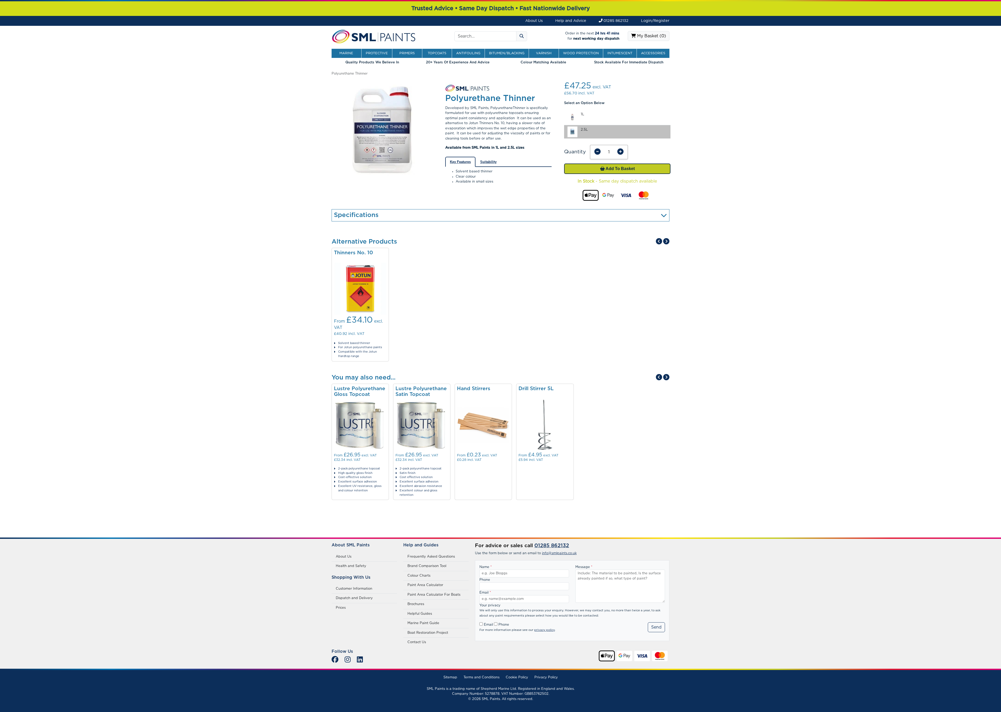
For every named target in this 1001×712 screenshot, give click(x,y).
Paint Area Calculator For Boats (433, 594)
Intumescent (619, 53)
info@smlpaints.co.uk (559, 553)
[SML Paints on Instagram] (348, 660)
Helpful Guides (419, 614)
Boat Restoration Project (427, 633)
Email (485, 592)
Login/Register (655, 21)
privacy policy (544, 630)
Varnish (544, 53)
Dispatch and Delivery (354, 598)
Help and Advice (570, 21)
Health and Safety (351, 566)
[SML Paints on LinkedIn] (360, 660)
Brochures (415, 604)
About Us (534, 21)
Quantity (575, 151)
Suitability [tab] (488, 162)
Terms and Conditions (481, 677)
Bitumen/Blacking (506, 53)
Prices (341, 608)
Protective (377, 53)
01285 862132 (615, 21)
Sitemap (450, 677)
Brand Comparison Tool (426, 566)
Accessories (653, 53)
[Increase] (620, 152)
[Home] (374, 36)
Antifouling (468, 53)
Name (485, 567)
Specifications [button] (356, 215)
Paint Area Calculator (425, 585)
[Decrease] (597, 152)
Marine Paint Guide (423, 623)
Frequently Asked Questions (431, 556)
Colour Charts (418, 575)
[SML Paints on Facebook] (335, 660)
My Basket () (651, 36)
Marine (346, 53)
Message (584, 567)
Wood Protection (581, 53)
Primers (407, 53)
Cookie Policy (517, 677)
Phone (484, 580)
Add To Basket (620, 168)
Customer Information (354, 588)
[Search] (521, 36)
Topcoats (437, 53)
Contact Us (416, 642)
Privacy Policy (546, 677)
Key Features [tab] (460, 162)
